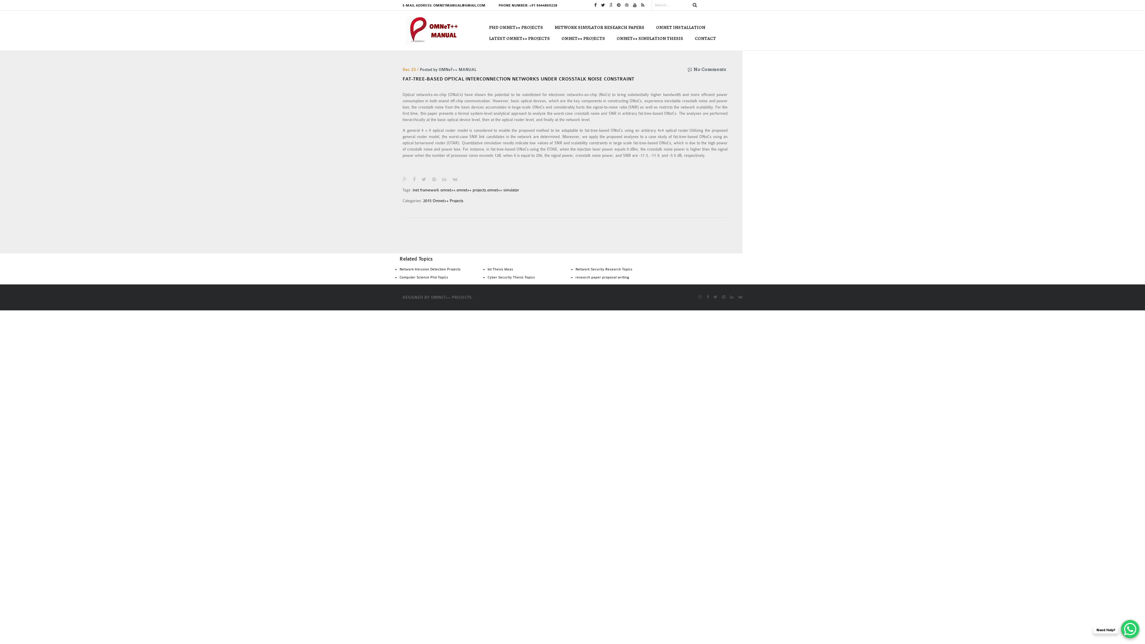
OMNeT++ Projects (583, 38)
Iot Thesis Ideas (500, 269)
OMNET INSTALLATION (680, 27)
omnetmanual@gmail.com (459, 5)
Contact (705, 38)
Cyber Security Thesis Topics (511, 277)
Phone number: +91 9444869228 (528, 5)
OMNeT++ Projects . (452, 297)
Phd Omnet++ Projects (516, 27)
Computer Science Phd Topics (424, 277)
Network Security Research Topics (603, 269)
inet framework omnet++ (434, 190)
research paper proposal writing (602, 277)
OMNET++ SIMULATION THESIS (650, 38)
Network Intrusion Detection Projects (430, 269)
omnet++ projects (471, 190)
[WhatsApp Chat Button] (1130, 629)
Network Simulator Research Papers (599, 27)
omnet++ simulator (503, 190)
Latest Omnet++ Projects (519, 38)
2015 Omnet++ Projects (443, 201)
